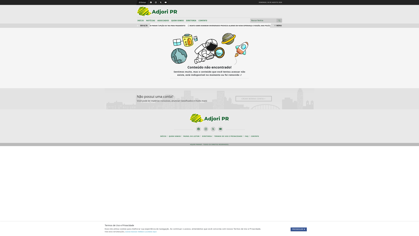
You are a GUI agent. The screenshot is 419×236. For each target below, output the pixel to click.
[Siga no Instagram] (156, 2)
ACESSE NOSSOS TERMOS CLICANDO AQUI (141, 232)
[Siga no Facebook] (151, 2)
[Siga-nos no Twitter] (213, 129)
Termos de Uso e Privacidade (228, 136)
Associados (163, 20)
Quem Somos (177, 20)
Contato (203, 20)
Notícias (150, 20)
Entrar (143, 2)
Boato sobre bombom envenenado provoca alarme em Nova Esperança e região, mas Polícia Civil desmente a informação (241, 26)
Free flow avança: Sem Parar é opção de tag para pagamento (156, 26)
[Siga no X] (160, 2)
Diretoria (191, 20)
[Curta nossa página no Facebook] (198, 129)
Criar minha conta (252, 98)
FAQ (246, 136)
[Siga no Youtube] (165, 2)
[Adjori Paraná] (157, 11)
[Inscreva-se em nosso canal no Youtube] (220, 129)
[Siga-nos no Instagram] (205, 129)
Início (140, 20)
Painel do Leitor (191, 136)
